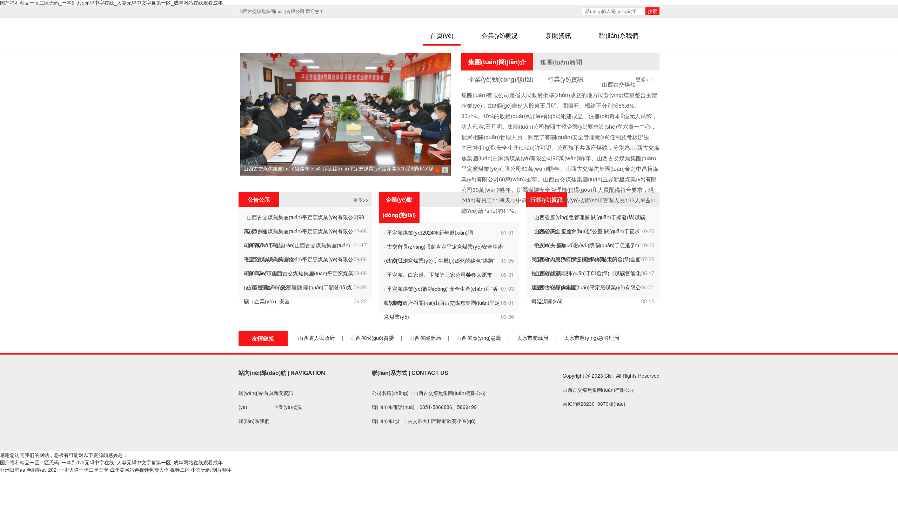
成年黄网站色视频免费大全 (139, 469)
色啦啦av (37, 469)
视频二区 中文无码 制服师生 (201, 469)
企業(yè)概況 (500, 35)
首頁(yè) (442, 35)
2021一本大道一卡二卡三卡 (78, 469)
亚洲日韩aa (12, 469)
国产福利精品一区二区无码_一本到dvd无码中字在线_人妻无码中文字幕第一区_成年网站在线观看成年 (111, 462)
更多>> (644, 79)
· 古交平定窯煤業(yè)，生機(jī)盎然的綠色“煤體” (439, 260)
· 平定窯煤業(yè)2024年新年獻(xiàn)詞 (428, 232)
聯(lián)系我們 (618, 35)
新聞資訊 (558, 35)
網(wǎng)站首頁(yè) (256, 399)
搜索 (652, 11)
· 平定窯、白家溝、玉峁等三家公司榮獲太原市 (438, 274)
